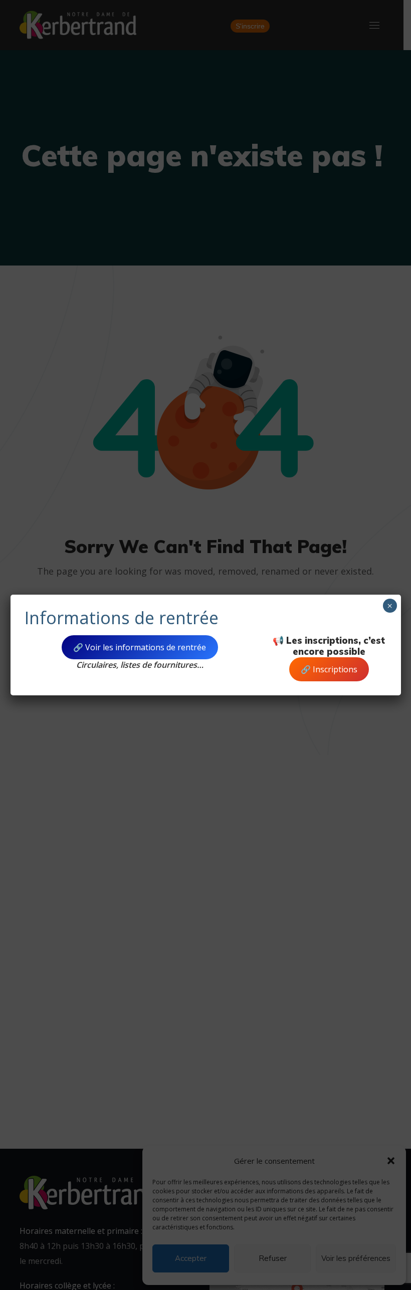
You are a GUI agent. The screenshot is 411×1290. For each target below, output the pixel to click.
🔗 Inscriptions (329, 669)
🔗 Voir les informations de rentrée (139, 647)
